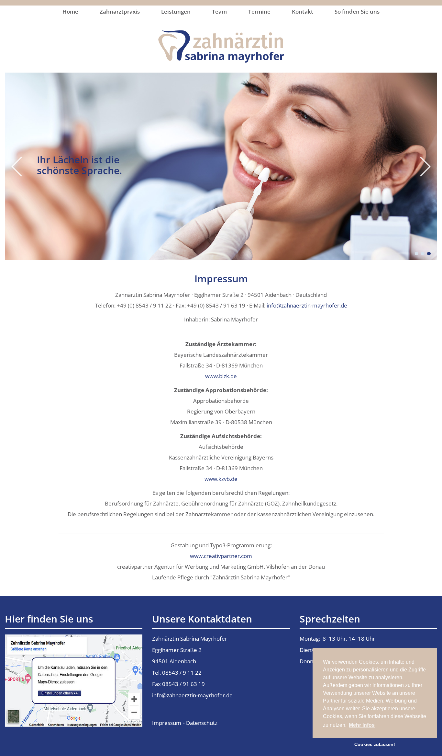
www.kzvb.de (221, 479)
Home (70, 11)
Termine (259, 11)
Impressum (166, 723)
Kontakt (302, 11)
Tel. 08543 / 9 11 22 (177, 672)
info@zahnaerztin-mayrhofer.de (307, 305)
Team (219, 11)
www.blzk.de (221, 376)
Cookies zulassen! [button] (374, 744)
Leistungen (176, 11)
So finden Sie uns (357, 11)
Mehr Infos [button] (362, 725)
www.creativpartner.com (221, 556)
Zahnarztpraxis (120, 11)
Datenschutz (201, 723)
